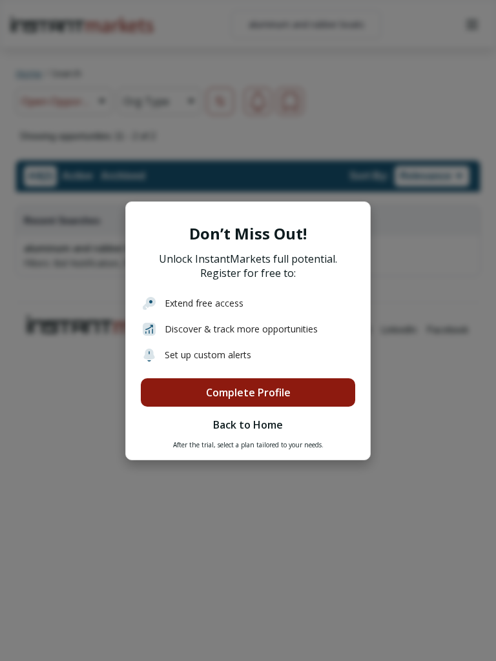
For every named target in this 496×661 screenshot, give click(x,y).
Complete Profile (248, 392)
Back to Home (248, 425)
